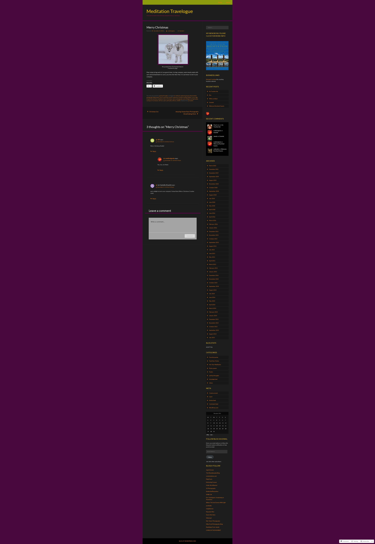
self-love (160, 100)
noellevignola (171, 31)
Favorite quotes (213, 357)
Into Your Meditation (215, 364)
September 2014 (214, 286)
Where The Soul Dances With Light (216, 502)
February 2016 (213, 224)
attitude (178, 95)
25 (216, 428)
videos (211, 383)
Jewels (215, 136)
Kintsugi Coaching (211, 79)
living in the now (150, 99)
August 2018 (213, 195)
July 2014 (212, 293)
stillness (174, 100)
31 (214, 431)
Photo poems (213, 368)
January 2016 (213, 228)
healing (185, 97)
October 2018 (213, 187)
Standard (181, 31)
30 (211, 431)
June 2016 (212, 213)
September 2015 (214, 242)
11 (216, 423)
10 (214, 423)
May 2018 (212, 206)
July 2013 (212, 337)
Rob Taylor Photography (213, 521)
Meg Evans (209, 479)
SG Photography (211, 488)
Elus (210, 95)
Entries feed (212, 400)
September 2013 (214, 330)
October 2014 (213, 283)
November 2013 (214, 323)
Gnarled (211, 102)
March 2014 (212, 308)
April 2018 (212, 209)
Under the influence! (211, 485)
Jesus (193, 97)
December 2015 (213, 231)
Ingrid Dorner (210, 470)
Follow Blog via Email (216, 439)
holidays (189, 97)
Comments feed (213, 404)
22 (208, 428)
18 (216, 425)
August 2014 (213, 290)
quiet (184, 99)
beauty (188, 95)
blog (154, 97)
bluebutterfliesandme (212, 491)
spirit (164, 100)
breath (157, 97)
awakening (183, 95)
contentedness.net (211, 476)
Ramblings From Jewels (212, 527)
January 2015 (213, 271)
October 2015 (213, 239)
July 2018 (212, 198)
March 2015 (212, 264)
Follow (210, 457)
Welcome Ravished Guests (216, 106)
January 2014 (213, 315)
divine (170, 97)
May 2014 (212, 301)
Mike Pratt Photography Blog (214, 524)
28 (225, 428)
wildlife (179, 100)
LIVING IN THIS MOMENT (213, 530)
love (156, 99)
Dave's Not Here (210, 515)
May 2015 (212, 257)
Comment (190, 236)
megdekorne (209, 508)
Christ (161, 97)
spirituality (169, 100)
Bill (159, 139)
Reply (154, 151)
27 (222, 428)
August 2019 (213, 180)
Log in (210, 396)
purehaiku (209, 505)
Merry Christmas (167, 99)
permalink (190, 100)
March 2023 (212, 165)
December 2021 (213, 169)
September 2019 (214, 176)
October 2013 (213, 326)
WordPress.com (213, 407)
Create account (213, 393)
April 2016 (212, 217)
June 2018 (212, 202)
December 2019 (213, 173)
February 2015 (213, 268)
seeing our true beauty (152, 100)
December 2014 (213, 275)
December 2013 (213, 319)
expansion (175, 97)
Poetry (211, 372)
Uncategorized (213, 379)
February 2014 (213, 312)
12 (219, 423)
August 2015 (213, 246)
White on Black (213, 99)
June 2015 (212, 253)
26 (219, 428)
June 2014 (212, 297)
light (197, 97)
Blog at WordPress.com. (187, 541)
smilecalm (216, 149)
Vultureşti (209, 518)
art (174, 95)
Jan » (211, 435)
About (228, 2)
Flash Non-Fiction (214, 361)
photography (179, 99)
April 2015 (212, 261)
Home (220, 2)
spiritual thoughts (163, 95)
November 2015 (214, 235)
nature (174, 99)
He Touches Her (213, 91)
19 (219, 425)
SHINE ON (209, 494)
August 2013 (213, 334)
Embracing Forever (211, 482)
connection (166, 97)
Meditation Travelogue (169, 11)
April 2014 (212, 304)
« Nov (207, 435)
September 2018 (214, 191)
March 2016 (212, 220)
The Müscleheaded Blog (213, 473)
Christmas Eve (153, 111)
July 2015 (212, 250)
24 (214, 428)
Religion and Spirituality (192, 99)
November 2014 (214, 279)
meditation (160, 99)
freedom (180, 97)
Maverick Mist (210, 512)
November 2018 (214, 184)
